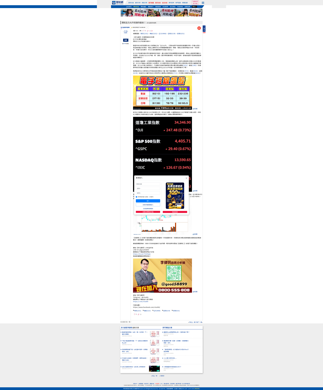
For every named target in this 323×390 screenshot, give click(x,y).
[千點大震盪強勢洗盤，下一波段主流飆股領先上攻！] (154, 342)
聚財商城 (136, 7)
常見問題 (172, 383)
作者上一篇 (192, 322)
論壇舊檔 (141, 383)
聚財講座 (143, 7)
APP (124, 43)
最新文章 (137, 3)
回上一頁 (154, 376)
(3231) (155, 33)
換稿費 (204, 32)
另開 (195, 109)
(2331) (146, 33)
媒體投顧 (185, 3)
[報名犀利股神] (161, 12)
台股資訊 (128, 7)
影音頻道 (172, 7)
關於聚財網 (178, 383)
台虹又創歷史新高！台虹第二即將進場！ (134, 367)
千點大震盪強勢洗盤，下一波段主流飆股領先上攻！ (135, 342)
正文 (160, 33)
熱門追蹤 (178, 3)
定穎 (178, 33)
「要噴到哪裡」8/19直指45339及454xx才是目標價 (176, 352)
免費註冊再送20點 (148, 212)
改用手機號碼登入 (148, 205)
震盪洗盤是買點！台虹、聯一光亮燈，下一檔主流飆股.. (135, 334)
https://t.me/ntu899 (140, 301)
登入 (148, 201)
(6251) (182, 33)
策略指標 (187, 7)
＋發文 (204, 28)
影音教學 (165, 7)
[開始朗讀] (199, 28)
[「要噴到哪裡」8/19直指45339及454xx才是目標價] (196, 348)
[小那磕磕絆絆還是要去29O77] (196, 365)
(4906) (164, 33)
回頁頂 (162, 376)
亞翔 (169, 33)
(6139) (173, 33)
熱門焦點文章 (167, 327)
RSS (162, 383)
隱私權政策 (166, 383)
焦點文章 (144, 3)
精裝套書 (158, 7)
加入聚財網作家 (186, 383)
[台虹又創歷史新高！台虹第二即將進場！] (154, 368)
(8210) (195, 71)
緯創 (145, 311)
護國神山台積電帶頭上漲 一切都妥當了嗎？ (177, 333)
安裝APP (135, 383)
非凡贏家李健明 (151, 23)
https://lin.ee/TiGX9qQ (141, 254)
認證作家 (146, 383)
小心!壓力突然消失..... (170, 359)
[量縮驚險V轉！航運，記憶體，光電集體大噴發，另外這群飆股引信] (196, 339)
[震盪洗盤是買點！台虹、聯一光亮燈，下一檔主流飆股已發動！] (154, 334)
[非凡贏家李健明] (125, 33)
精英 (142, 33)
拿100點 (195, 3)
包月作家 (164, 3)
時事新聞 (180, 7)
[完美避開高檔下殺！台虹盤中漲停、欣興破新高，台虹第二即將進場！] (154, 351)
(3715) (186, 71)
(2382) (194, 65)
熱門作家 (158, 3)
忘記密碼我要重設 (148, 208)
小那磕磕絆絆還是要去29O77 (172, 368)
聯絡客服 (175, 212)
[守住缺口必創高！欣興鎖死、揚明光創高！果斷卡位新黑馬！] (154, 360)
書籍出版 (152, 383)
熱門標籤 (151, 3)
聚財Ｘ (194, 7)
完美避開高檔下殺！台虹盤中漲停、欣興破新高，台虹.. (135, 351)
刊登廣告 (157, 383)
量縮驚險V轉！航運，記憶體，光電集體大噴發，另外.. (176, 343)
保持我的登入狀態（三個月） (146, 197)
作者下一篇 (199, 322)
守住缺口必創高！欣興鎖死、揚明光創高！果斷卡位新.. (135, 360)
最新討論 (131, 3)
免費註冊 (195, 1)
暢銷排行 (150, 7)
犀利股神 (171, 3)
